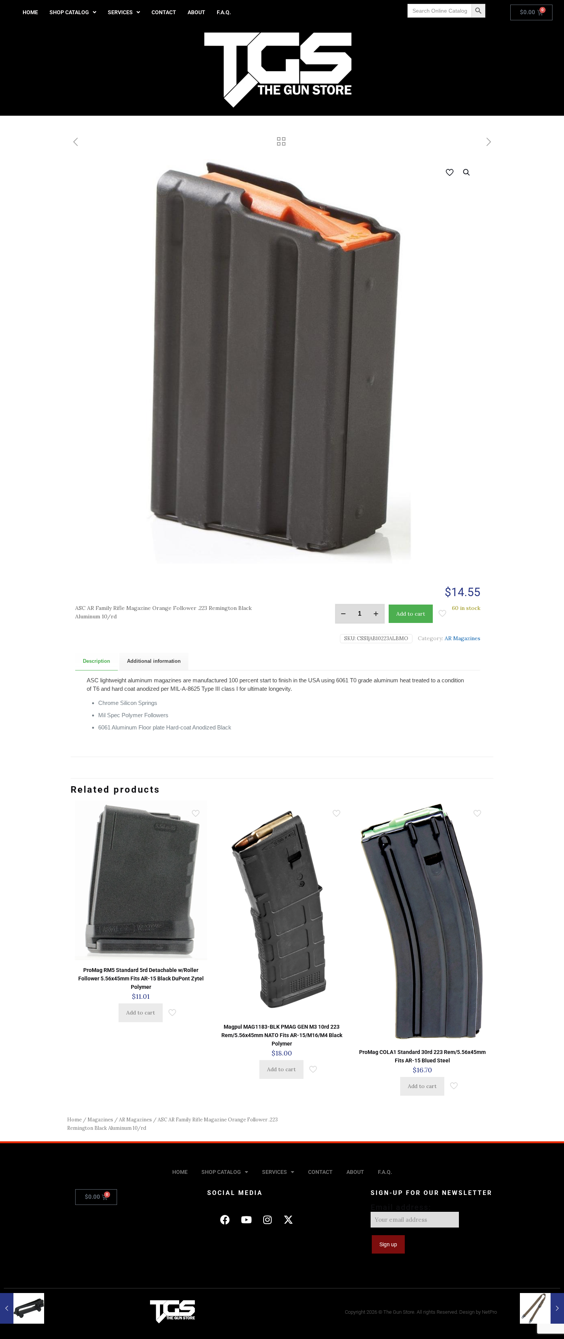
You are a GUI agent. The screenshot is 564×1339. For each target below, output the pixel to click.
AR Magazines (462, 638)
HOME (30, 12)
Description (96, 661)
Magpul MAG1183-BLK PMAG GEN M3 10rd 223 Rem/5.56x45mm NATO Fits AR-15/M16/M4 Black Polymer (281, 1035)
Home (74, 1119)
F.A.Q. (224, 12)
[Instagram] (267, 1219)
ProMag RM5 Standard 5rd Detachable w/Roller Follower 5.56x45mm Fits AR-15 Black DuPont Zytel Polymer (141, 978)
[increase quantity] (376, 614)
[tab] (96, 661)
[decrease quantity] (343, 614)
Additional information (154, 661)
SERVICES (120, 12)
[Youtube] (246, 1219)
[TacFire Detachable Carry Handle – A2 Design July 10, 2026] (22, 1308)
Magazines (100, 1119)
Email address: (401, 1207)
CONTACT (164, 12)
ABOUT (196, 12)
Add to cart (410, 613)
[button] (73, 12)
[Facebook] (225, 1219)
